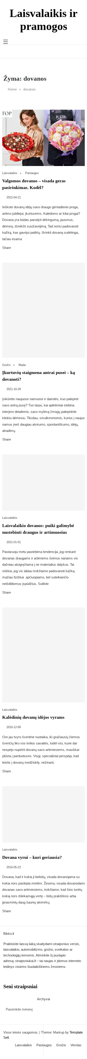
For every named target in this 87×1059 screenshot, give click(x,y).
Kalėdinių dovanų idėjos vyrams (33, 717)
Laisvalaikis (9, 173)
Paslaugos (32, 173)
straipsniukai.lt (25, 961)
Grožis (6, 365)
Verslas (75, 1045)
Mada (22, 365)
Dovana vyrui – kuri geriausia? (32, 857)
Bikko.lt (8, 933)
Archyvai (43, 999)
